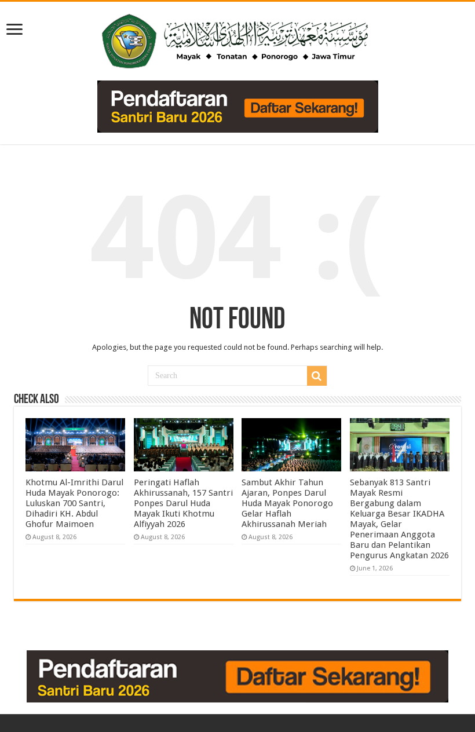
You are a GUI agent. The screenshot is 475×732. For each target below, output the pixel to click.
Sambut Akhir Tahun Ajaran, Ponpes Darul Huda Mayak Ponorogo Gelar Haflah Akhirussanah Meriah (287, 503)
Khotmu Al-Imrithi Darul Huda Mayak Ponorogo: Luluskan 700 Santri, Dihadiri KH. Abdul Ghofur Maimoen (74, 503)
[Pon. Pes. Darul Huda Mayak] (237, 39)
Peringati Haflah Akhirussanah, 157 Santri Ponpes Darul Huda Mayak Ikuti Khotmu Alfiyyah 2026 (183, 503)
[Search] (317, 376)
